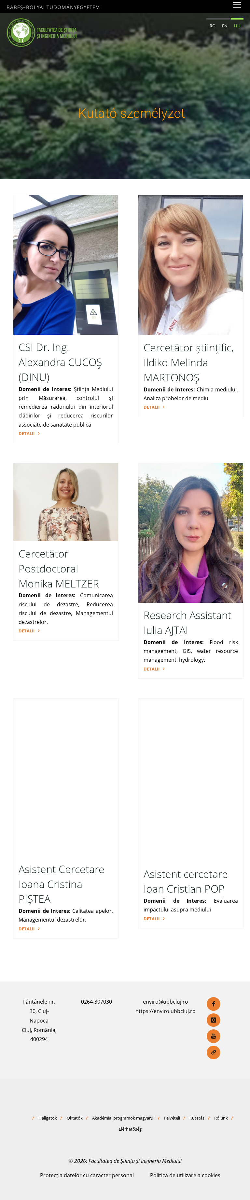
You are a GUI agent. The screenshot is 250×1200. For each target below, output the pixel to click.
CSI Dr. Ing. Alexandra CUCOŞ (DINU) (60, 362)
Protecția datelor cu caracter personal (87, 1175)
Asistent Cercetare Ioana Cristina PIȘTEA (61, 884)
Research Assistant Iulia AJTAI (187, 622)
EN (225, 26)
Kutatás (196, 1118)
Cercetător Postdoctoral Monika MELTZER (59, 569)
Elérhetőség (130, 1129)
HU (237, 26)
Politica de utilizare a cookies (185, 1175)
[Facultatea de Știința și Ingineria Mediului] (41, 31)
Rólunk (221, 1118)
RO (212, 26)
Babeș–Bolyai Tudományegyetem (53, 7)
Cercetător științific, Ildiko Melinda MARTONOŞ (189, 362)
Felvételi (172, 1118)
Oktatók (75, 1118)
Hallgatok (47, 1118)
